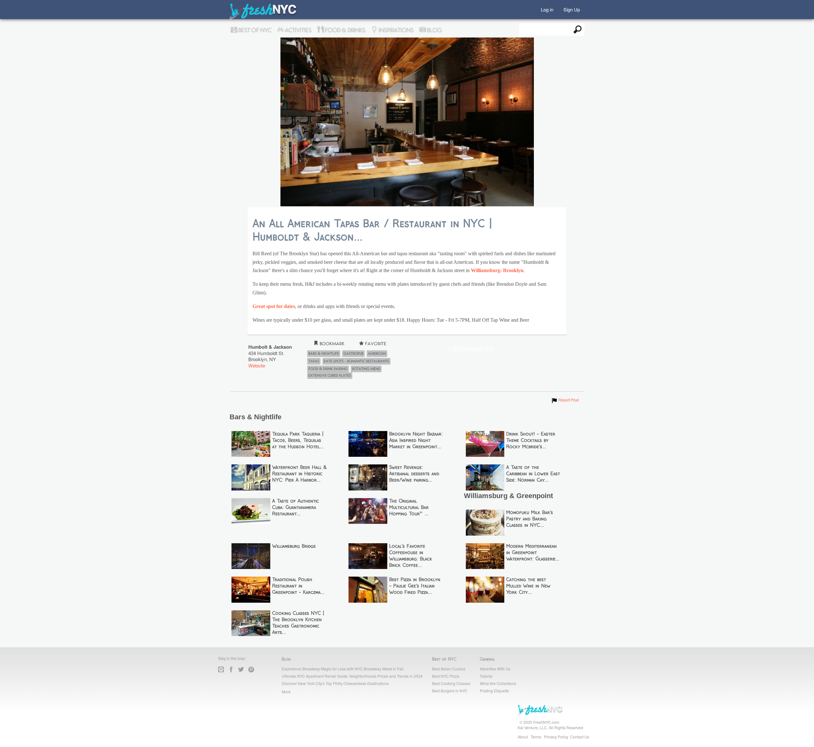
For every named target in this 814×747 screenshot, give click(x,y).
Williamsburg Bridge (294, 546)
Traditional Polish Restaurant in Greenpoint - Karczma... (298, 586)
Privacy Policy (556, 736)
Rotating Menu (366, 369)
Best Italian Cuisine (449, 668)
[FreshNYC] (263, 17)
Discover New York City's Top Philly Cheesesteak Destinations (335, 683)
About (523, 736)
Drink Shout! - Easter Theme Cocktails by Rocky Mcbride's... (530, 440)
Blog (433, 30)
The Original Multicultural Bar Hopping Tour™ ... (409, 507)
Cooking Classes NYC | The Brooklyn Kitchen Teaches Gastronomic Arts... (298, 623)
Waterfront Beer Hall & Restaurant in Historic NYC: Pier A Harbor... (299, 474)
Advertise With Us (495, 668)
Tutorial (486, 676)
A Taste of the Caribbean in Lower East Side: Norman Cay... (533, 474)
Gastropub (353, 353)
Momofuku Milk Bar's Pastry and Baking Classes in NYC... (529, 519)
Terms (536, 736)
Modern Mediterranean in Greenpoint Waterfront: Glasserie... (532, 552)
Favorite (375, 343)
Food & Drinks (344, 30)
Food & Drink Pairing (328, 369)
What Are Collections (498, 683)
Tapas (313, 361)
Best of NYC (254, 30)
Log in (547, 9)
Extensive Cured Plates (329, 375)
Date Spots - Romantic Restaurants (356, 361)
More (286, 691)
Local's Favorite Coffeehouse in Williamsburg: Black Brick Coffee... (410, 556)
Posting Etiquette (494, 690)
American (377, 353)
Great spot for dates (273, 306)
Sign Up (571, 9)
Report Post (565, 399)
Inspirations (395, 30)
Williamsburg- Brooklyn (497, 270)
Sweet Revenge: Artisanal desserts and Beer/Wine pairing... (414, 474)
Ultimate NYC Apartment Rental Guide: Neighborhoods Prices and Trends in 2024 (352, 676)
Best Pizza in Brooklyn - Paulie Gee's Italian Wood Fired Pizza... (414, 586)
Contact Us (579, 736)
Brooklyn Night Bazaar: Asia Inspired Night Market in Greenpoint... (416, 440)
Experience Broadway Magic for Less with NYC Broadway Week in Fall (343, 668)
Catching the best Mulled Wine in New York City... (528, 586)
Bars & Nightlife (323, 353)
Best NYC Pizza (445, 676)
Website (256, 365)
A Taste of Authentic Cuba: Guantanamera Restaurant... (295, 507)
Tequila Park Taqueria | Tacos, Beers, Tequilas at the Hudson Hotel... (297, 440)
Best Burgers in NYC (449, 690)
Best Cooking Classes (451, 683)
